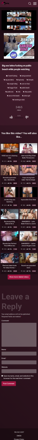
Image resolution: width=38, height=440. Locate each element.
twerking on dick (19, 100)
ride (19, 92)
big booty (21, 80)
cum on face (25, 84)
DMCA (19, 436)
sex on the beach (14, 96)
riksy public (28, 92)
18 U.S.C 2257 (19, 432)
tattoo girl (27, 96)
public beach (25, 88)
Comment (6, 321)
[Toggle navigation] (34, 3)
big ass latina (9, 80)
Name (4, 350)
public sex (10, 92)
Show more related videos (19, 277)
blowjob (30, 80)
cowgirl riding (13, 84)
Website (4, 367)
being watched (26, 76)
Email (4, 358)
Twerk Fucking (12, 76)
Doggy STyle (13, 88)
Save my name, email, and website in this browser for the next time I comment (19, 377)
